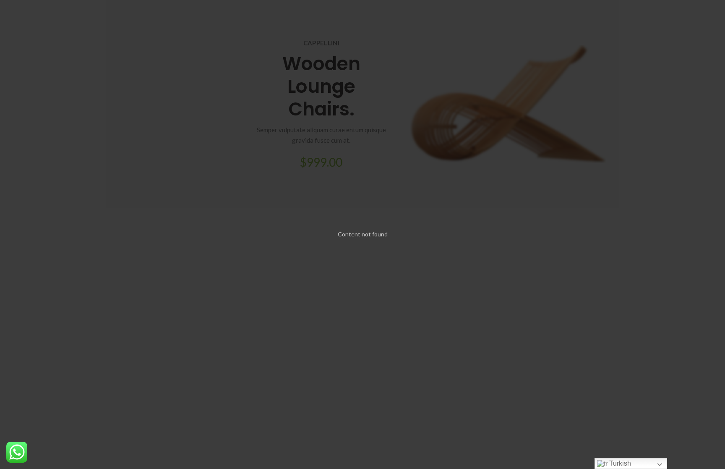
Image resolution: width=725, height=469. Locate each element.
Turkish (619, 463)
